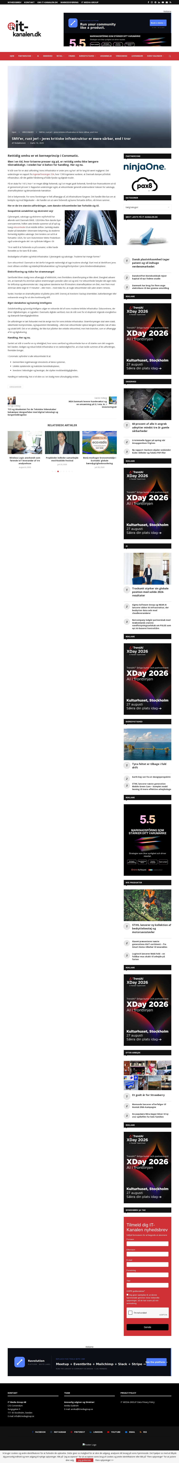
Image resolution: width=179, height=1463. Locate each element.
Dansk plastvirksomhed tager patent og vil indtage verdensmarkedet (150, 263)
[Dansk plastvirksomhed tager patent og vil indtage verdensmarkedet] (147, 240)
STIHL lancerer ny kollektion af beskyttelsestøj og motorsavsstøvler (151, 928)
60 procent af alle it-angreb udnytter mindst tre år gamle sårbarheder (150, 427)
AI (38, 56)
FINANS (72, 56)
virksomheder (19, 227)
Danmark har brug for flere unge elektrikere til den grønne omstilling (150, 287)
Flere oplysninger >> (104, 1460)
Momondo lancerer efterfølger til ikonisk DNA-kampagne (149, 1105)
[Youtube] (163, 2)
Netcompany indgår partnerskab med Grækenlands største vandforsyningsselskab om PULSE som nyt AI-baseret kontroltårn (151, 624)
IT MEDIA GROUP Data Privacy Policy (138, 1402)
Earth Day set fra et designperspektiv (151, 777)
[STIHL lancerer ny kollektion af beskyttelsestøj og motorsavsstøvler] (147, 905)
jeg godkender (84, 1460)
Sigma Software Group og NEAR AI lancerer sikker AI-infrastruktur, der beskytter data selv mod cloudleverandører (150, 608)
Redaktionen (20, 143)
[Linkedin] (159, 2)
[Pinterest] (155, 2)
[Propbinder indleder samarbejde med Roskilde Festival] (25, 442)
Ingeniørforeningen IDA (43, 174)
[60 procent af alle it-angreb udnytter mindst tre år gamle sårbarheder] (147, 404)
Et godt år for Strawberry (148, 1095)
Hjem (14, 132)
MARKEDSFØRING (69, 2)
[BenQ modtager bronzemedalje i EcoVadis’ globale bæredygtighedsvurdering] (62, 442)
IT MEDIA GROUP (89, 2)
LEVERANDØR (137, 56)
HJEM (12, 56)
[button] (11, 451)
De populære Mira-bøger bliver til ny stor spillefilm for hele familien (150, 1115)
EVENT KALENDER (154, 56)
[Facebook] (148, 2)
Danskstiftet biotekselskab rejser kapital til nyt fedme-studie (149, 277)
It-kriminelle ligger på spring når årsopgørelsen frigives (148, 441)
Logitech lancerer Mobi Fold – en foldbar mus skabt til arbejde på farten (148, 956)
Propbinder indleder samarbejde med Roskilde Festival (25, 459)
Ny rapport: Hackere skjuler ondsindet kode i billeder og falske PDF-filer (151, 451)
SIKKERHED (47, 56)
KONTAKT (29, 2)
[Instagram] (152, 2)
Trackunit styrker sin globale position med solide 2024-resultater (150, 592)
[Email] (167, 2)
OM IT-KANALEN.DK (47, 2)
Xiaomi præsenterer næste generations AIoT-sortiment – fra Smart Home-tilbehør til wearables (149, 944)
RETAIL (60, 56)
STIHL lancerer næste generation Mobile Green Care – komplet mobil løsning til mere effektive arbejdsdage (151, 786)
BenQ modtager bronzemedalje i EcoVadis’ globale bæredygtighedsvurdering (62, 461)
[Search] (170, 56)
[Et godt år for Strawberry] (147, 1075)
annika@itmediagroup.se (82, 1409)
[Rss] (170, 2)
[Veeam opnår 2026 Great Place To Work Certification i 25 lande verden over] (99, 442)
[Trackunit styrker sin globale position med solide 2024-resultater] (147, 569)
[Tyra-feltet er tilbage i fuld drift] (147, 744)
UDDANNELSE (106, 56)
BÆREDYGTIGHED (86, 56)
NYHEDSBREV (14, 2)
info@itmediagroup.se (24, 1416)
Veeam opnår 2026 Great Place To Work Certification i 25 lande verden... (99, 461)
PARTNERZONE (24, 56)
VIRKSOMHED (121, 56)
